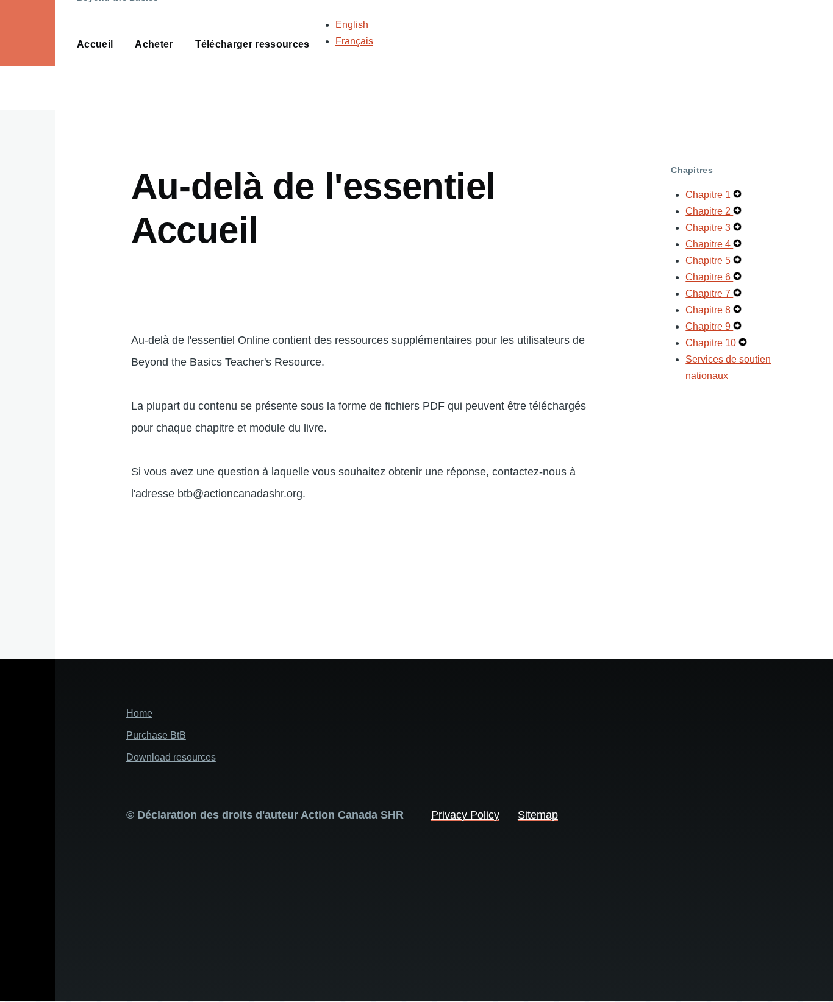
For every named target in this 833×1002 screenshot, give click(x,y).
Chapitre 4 (709, 244)
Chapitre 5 (709, 260)
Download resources (171, 757)
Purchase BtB (156, 735)
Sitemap (538, 815)
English (351, 25)
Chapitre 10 (711, 343)
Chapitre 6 (709, 277)
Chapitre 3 (709, 227)
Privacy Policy (465, 815)
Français (354, 41)
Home (139, 713)
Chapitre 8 (709, 310)
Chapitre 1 (709, 195)
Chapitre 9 (709, 326)
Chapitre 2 (709, 211)
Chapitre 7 (709, 293)
